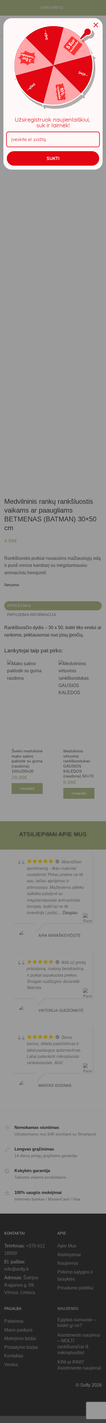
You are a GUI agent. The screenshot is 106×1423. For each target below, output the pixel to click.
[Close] (96, 25)
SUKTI (53, 158)
